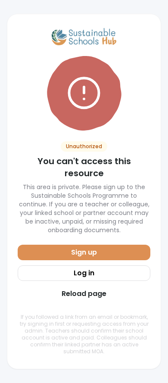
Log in (84, 273)
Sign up (84, 252)
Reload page (84, 294)
